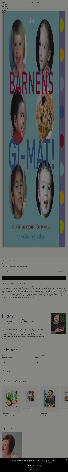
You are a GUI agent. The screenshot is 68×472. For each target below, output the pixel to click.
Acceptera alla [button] (30, 465)
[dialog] (34, 236)
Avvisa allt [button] (39, 465)
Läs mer (50, 461)
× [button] (66, 459)
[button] (34, 469)
